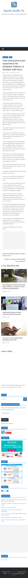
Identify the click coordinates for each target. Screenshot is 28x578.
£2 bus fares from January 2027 (8, 507)
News (11, 57)
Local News (5, 57)
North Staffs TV (14, 11)
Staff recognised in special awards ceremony (11, 517)
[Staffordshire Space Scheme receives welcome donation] (14, 297)
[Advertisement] (14, 32)
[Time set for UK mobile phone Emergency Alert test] (14, 323)
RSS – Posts (4, 559)
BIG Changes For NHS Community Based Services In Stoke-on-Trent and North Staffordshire (14, 286)
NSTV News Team (16, 72)
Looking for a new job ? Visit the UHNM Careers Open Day (14, 260)
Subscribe (5, 419)
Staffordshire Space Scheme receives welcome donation (12, 313)
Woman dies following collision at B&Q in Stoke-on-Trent (14, 255)
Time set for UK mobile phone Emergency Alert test (13, 339)
